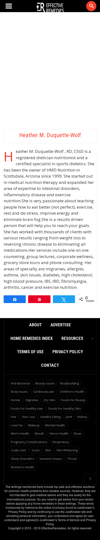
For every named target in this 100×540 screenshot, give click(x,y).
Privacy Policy (67, 351)
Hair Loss (28, 417)
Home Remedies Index (31, 338)
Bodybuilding (69, 383)
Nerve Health (59, 433)
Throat (72, 458)
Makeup (34, 425)
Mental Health (55, 425)
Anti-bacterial (20, 383)
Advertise (60, 324)
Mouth (39, 433)
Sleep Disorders (22, 458)
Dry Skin (49, 400)
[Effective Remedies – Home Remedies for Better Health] (50, 8)
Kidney (82, 417)
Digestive (31, 400)
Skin (48, 450)
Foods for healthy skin (64, 408)
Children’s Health (72, 391)
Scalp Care (18, 450)
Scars (36, 450)
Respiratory (60, 442)
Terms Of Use (30, 351)
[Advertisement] (50, 72)
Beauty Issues (45, 383)
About (35, 324)
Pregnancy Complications (29, 442)
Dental (15, 400)
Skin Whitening (67, 450)
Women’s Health (22, 467)
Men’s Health (20, 433)
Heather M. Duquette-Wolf (50, 135)
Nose (77, 433)
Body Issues (19, 391)
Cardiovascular (43, 391)
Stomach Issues (50, 458)
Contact (50, 365)
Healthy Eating (50, 417)
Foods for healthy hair (27, 408)
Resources (72, 338)
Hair (14, 417)
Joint (69, 417)
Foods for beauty (73, 400)
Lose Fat (17, 425)
